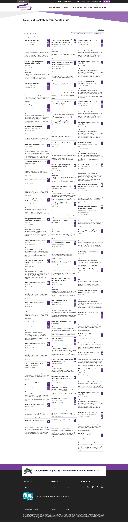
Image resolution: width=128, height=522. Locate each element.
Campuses (26, 487)
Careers (83, 1)
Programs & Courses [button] (54, 7)
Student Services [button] (77, 7)
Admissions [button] (66, 7)
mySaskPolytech (96, 1)
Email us (53, 481)
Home (25, 25)
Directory (68, 487)
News (38, 487)
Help (88, 1)
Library (59, 1)
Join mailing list (85, 481)
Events (53, 487)
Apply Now (106, 1)
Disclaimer (53, 509)
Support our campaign (44, 496)
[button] (109, 7)
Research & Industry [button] (100, 7)
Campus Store (67, 1)
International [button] (88, 7)
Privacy (67, 509)
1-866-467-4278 (27, 481)
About (77, 1)
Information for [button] (22, 1)
